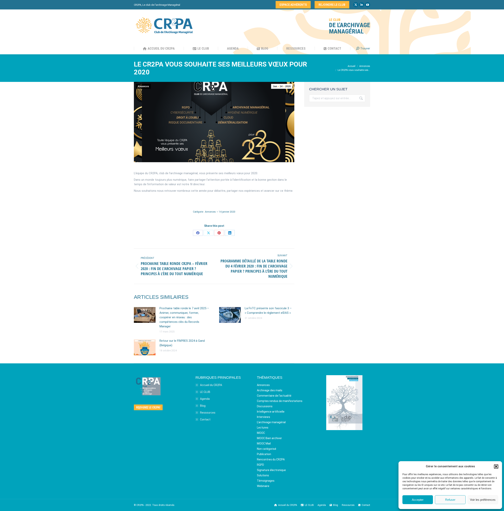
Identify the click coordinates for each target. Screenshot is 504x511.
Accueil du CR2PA (211, 385)
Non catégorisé (266, 448)
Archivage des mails (269, 390)
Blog (203, 405)
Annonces (143, 86)
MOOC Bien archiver (269, 438)
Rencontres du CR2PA (271, 459)
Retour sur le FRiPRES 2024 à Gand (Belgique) (182, 343)
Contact (205, 419)
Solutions (263, 475)
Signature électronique (271, 470)
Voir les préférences (483, 499)
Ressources (207, 412)
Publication (264, 454)
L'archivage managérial (271, 422)
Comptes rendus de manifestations (279, 401)
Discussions (264, 406)
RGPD (260, 464)
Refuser (450, 499)
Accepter (417, 499)
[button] (496, 466)
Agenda (205, 398)
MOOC (261, 432)
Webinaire (263, 486)
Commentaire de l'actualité (274, 395)
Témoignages (265, 480)
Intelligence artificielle (270, 411)
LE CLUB (205, 391)
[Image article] (145, 315)
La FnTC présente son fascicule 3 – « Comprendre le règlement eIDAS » (268, 310)
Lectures (262, 427)
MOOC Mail (264, 443)
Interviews (263, 416)
